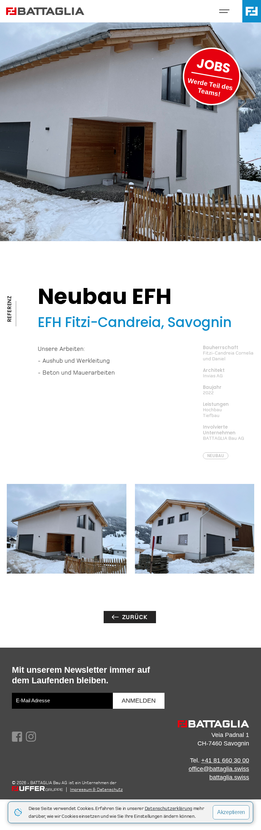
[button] (224, 11)
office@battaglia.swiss (219, 768)
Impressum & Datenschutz (96, 789)
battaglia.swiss (229, 777)
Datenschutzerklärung (168, 808)
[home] (48, 11)
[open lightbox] (66, 529)
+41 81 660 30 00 (225, 760)
